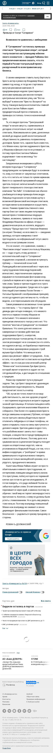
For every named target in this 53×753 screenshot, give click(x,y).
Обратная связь (32, 696)
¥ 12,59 (26, 8)
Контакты (6, 699)
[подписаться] (21, 592)
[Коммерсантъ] (4, 3)
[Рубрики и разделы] (48, 3)
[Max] (29, 711)
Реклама (5, 702)
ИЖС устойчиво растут (14, 624)
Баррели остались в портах (22, 606)
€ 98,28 (19, 8)
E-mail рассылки (32, 702)
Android (29, 694)
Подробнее (6, 748)
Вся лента (46, 601)
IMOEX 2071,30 (37, 8)
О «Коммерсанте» (9, 694)
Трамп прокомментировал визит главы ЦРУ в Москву (21, 611)
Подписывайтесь (13, 539)
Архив (4, 696)
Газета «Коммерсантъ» (10, 23)
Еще (3, 628)
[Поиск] (44, 3)
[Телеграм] (4, 711)
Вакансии (6, 704)
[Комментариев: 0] (10, 30)
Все (18, 653)
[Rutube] (24, 711)
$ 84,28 (11, 8)
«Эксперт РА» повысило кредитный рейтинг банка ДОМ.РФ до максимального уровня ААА (13, 665)
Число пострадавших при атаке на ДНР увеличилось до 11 (23, 620)
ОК (47, 16)
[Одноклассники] (19, 711)
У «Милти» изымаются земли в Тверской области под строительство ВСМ (21, 615)
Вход (39, 3)
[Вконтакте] (9, 711)
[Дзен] (14, 711)
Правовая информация (35, 699)
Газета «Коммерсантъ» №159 (14, 583)
